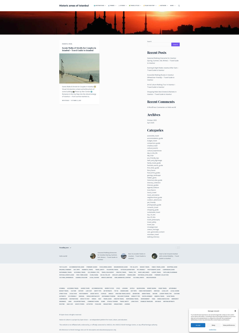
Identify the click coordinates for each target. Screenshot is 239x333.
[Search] (179, 5)
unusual (81, 296)
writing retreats (168, 301)
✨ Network (162, 5)
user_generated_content (155, 232)
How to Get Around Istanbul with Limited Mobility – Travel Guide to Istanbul (169, 256)
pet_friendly (151, 202)
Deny (213, 325)
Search (149, 41)
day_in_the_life (152, 153)
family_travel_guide (154, 163)
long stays (134, 301)
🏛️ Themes (111, 5)
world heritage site (93, 296)
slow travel (171, 296)
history (80, 291)
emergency (175, 299)
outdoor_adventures (154, 200)
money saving (151, 288)
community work (93, 301)
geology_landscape (154, 175)
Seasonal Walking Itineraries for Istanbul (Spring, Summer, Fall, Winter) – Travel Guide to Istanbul (163, 60)
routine (62, 304)
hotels (132, 288)
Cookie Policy (212, 329)
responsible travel (132, 299)
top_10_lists (151, 215)
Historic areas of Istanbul (74, 5)
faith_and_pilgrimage (154, 160)
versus (94, 299)
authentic (62, 296)
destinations (73, 299)
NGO (99, 299)
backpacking (141, 288)
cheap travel (162, 288)
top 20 (116, 291)
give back (158, 301)
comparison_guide (153, 143)
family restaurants (145, 291)
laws (69, 301)
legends (127, 304)
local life (165, 291)
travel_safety (151, 222)
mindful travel (159, 296)
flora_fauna (151, 170)
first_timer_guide (153, 168)
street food (63, 293)
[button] (235, 311)
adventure (136, 293)
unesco (110, 293)
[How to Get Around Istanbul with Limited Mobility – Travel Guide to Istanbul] (154, 256)
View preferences (229, 325)
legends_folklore (153, 187)
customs (177, 293)
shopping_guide (153, 210)
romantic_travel (67, 44)
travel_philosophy (153, 220)
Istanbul (62, 288)
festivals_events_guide (155, 165)
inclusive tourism (123, 296)
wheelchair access (163, 299)
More (172, 5)
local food (73, 293)
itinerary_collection (153, 183)
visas (153, 299)
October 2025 (152, 120)
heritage (157, 291)
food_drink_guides (153, 173)
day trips (134, 291)
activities (90, 304)
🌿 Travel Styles (134, 5)
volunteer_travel (153, 234)
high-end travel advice (123, 293)
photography (83, 293)
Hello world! (172, 107)
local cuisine (175, 291)
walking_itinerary (153, 237)
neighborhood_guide (154, 197)
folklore (98, 304)
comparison (63, 299)
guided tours (85, 288)
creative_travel (152, 146)
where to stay (109, 288)
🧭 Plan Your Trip (149, 5)
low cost (89, 291)
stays (118, 288)
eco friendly (72, 296)
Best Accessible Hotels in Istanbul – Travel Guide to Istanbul (137, 256)
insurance (62, 301)
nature (155, 293)
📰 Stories (121, 5)
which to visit (84, 299)
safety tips (97, 291)
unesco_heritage (153, 229)
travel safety (124, 301)
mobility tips (135, 296)
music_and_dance (153, 195)
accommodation (97, 288)
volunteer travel (79, 301)
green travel (146, 293)
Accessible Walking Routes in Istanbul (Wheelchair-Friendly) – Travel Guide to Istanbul (160, 77)
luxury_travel (151, 192)
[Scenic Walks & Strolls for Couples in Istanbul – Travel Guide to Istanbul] (79, 68)
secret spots (94, 293)
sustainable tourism (108, 296)
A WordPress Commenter (156, 107)
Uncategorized (152, 227)
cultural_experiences (154, 151)
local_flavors (151, 190)
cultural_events (152, 148)
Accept (198, 325)
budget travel (64, 291)
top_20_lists (151, 217)
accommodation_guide (155, 138)
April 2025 (150, 123)
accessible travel (73, 288)
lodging (125, 288)
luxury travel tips (166, 293)
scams (103, 301)
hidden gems (124, 291)
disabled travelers (147, 301)
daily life (70, 304)
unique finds (107, 304)
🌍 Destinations (99, 5)
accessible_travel (153, 136)
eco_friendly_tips (153, 158)
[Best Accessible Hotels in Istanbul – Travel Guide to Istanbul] (124, 256)
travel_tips (151, 224)
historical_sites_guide (154, 180)
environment (145, 299)
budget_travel (152, 141)
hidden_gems (151, 178)
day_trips (150, 155)
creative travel (119, 299)
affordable (172, 288)
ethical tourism (112, 301)
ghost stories (79, 304)
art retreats (108, 291)
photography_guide (154, 205)
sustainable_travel (153, 212)
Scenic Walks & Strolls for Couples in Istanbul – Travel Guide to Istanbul (79, 49)
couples (103, 293)
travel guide (107, 299)
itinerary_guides (153, 185)
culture (73, 291)
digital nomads (147, 296)
